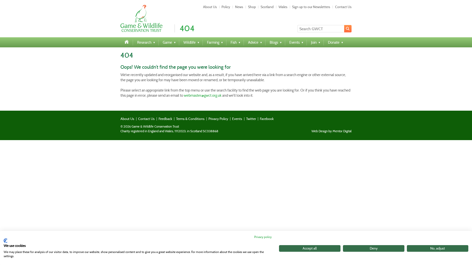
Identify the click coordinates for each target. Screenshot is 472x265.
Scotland (267, 7)
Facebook (267, 119)
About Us (210, 7)
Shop (252, 7)
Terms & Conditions (190, 119)
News (239, 7)
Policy (225, 7)
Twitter (251, 119)
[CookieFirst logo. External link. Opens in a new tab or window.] (5, 240)
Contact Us (343, 7)
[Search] (348, 28)
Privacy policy (263, 237)
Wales (283, 7)
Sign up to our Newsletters (311, 7)
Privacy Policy (218, 119)
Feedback (165, 119)
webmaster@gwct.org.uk (202, 95)
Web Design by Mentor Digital (331, 131)
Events (237, 119)
